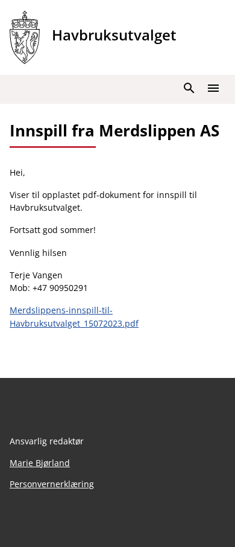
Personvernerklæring (52, 484)
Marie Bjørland (40, 463)
